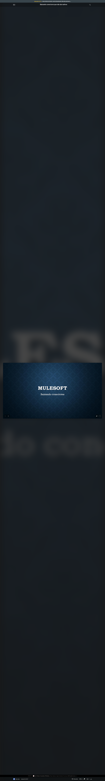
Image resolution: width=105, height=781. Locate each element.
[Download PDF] (91, 779)
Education (76, 779)
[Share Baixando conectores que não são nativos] (84, 779)
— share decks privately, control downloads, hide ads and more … (52, 1)
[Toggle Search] (90, 5)
